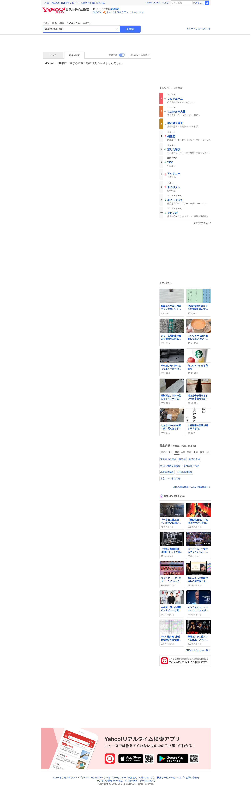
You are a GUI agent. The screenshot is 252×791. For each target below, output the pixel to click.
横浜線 (182, 459)
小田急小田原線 (184, 472)
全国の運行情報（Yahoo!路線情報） (191, 487)
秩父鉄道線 (194, 459)
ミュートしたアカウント (198, 28)
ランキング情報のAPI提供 (110, 781)
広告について (145, 777)
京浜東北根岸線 (168, 459)
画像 (54, 22)
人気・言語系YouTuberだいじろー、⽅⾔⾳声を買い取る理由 (75, 3)
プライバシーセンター (115, 777)
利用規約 (132, 777)
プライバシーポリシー (90, 777)
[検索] (207, 3)
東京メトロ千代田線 (170, 478)
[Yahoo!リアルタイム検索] (66, 8)
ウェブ (46, 22)
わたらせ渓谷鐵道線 (170, 465)
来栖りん (199, 3)
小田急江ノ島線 (191, 465)
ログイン (97, 12)
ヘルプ (165, 2)
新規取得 (114, 9)
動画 (61, 22)
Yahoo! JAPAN (152, 2)
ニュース (87, 22)
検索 (132, 29)
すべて (53, 55)
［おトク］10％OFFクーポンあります (125, 12)
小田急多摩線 (167, 472)
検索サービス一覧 (166, 777)
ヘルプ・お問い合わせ (188, 777)
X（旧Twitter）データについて (140, 781)
